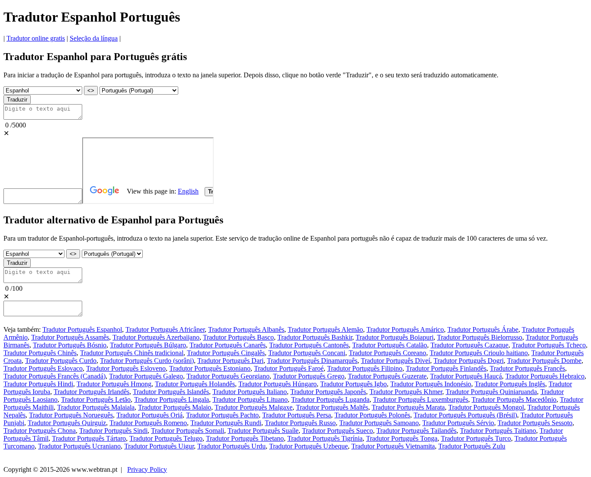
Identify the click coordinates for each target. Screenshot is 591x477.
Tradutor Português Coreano (387, 352)
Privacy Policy (147, 469)
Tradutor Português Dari (230, 360)
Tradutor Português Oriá (149, 415)
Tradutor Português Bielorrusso (479, 337)
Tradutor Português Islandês (171, 391)
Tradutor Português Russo (300, 422)
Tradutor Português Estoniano (210, 368)
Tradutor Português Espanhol (82, 329)
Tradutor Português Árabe (482, 329)
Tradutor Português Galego (146, 376)
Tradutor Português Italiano (249, 391)
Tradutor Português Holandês (195, 384)
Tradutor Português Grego (308, 376)
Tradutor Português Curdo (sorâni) (147, 360)
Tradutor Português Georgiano (228, 376)
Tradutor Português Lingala (171, 399)
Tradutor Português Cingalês (226, 352)
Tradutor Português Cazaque (469, 345)
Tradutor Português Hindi (38, 384)
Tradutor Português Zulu (471, 446)
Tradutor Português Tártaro (89, 438)
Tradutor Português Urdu (231, 446)
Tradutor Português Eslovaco (43, 368)
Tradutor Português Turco (476, 438)
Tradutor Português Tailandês (416, 430)
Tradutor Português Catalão (389, 345)
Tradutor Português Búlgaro (148, 345)
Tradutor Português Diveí (395, 360)
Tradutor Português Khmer (405, 391)
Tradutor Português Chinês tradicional (131, 352)
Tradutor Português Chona (39, 430)
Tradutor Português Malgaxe (253, 407)
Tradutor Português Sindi (113, 430)
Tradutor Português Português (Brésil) (465, 415)
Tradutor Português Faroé (289, 368)
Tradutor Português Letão (96, 399)
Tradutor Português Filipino (364, 368)
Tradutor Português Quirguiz (67, 422)
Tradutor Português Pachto (222, 415)
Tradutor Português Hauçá (466, 376)
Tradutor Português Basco (238, 337)
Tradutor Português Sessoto (535, 422)
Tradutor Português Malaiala (96, 407)
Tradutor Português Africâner (165, 329)
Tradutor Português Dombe (544, 360)
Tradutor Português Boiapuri (395, 337)
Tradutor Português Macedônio (514, 399)
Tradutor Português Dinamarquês (312, 360)
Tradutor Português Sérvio (458, 422)
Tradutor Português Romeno (148, 422)
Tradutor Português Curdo (60, 360)
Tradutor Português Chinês (40, 352)
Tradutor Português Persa (296, 415)
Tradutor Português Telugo (165, 438)
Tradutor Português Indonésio (430, 384)
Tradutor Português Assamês (70, 337)
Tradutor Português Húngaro (277, 384)
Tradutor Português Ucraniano (79, 446)
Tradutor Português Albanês (246, 329)
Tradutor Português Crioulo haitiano (479, 352)
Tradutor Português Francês (527, 368)
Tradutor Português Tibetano (245, 438)
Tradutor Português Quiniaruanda (491, 391)
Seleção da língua (94, 38)
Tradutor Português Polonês (372, 415)
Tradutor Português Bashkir (314, 337)
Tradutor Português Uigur (159, 446)
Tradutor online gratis (35, 38)
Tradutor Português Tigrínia (325, 438)
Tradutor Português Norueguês (71, 415)
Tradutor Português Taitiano (498, 430)
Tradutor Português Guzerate (387, 376)
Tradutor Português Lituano (250, 399)
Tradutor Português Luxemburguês (420, 399)
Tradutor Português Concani (306, 352)
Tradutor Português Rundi (225, 422)
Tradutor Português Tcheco (549, 345)
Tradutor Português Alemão (325, 329)
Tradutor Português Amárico (405, 329)
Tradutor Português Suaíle (263, 430)
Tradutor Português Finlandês (446, 368)
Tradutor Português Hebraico (545, 376)
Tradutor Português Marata (408, 407)
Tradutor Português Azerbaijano (155, 337)
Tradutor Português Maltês (332, 407)
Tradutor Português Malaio (174, 407)
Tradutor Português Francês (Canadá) (54, 376)
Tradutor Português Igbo (353, 384)
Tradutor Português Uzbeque (308, 446)
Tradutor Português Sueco (337, 430)
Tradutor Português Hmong (114, 384)
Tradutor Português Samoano (379, 422)
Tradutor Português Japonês (328, 391)
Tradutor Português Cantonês (309, 345)
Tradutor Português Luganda (330, 399)
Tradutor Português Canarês (228, 345)
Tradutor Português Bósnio (69, 345)
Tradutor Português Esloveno (126, 368)
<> (90, 90)
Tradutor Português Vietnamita (393, 446)
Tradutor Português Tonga (401, 438)
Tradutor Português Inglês (510, 384)
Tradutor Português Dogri (469, 360)
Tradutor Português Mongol (486, 407)
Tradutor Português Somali (187, 430)
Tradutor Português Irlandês (91, 391)
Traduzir (17, 99)
